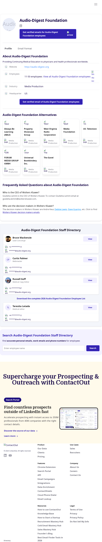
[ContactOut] (16, 4)
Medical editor (19, 309)
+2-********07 (15, 288)
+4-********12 (15, 315)
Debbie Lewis (61, 209)
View (90, 239)
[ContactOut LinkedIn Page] (5, 496)
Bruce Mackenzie (22, 237)
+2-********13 (15, 247)
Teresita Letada (21, 306)
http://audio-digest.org (37, 66)
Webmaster (17, 261)
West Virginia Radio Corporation (50, 131)
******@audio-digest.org (20, 251)
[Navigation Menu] (95, 4)
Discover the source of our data (19, 430)
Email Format (25, 48)
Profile (8, 48)
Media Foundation (69, 130)
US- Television (90, 128)
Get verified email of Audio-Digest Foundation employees (51, 101)
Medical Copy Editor (21, 282)
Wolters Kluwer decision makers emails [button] (21, 212)
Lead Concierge (19, 240)
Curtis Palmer (20, 258)
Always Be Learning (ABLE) (9, 131)
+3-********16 (15, 267)
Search (93, 348)
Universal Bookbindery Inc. (30, 160)
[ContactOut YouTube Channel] (10, 496)
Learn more (9, 436)
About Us (74, 467)
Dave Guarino (74, 209)
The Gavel (48, 157)
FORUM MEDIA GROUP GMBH (11, 160)
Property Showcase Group (29, 131)
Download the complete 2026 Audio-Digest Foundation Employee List (51, 298)
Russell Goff (19, 278)
